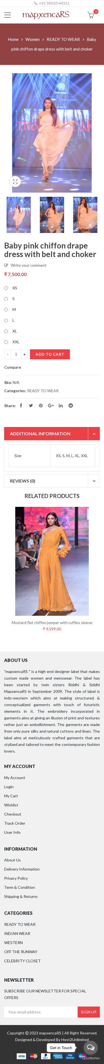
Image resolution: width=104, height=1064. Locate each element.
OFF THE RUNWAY (20, 951)
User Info (12, 832)
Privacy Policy (16, 878)
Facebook (21, 405)
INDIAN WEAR (17, 933)
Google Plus (51, 405)
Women (33, 39)
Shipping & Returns (21, 896)
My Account (14, 777)
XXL (15, 341)
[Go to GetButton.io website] (91, 1058)
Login (9, 786)
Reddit (71, 405)
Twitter (31, 405)
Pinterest (41, 405)
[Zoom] (15, 181)
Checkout (12, 814)
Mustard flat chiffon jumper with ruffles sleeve (52, 622)
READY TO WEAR (63, 39)
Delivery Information (22, 869)
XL (14, 331)
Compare (12, 367)
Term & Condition (19, 887)
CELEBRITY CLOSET (22, 960)
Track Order (14, 823)
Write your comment (29, 265)
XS (14, 287)
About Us (12, 860)
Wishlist (11, 805)
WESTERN (13, 942)
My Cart (11, 795)
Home (13, 39)
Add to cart (49, 354)
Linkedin (61, 405)
